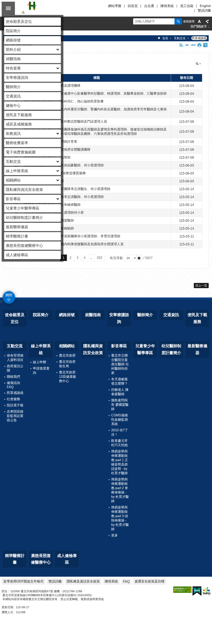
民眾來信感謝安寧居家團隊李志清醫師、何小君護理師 (64, 197)
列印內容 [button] (199, 45)
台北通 (149, 6)
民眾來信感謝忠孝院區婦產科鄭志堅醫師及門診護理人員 (65, 121)
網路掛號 (13, 40)
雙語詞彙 (204, 10)
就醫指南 (13, 59)
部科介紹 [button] (13, 50)
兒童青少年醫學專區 (22, 208)
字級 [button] (199, 21)
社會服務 (13, 399)
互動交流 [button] (13, 162)
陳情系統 (167, 6)
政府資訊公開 (15, 368)
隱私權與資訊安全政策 (24, 190)
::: (1, 301)
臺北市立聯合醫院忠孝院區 (58, 8)
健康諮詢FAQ (13, 385)
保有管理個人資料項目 (15, 358)
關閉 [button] (8, 8)
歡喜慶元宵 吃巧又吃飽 (119, 443)
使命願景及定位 (19, 21)
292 (99, 258)
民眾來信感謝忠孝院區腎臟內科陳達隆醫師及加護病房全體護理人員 (74, 244)
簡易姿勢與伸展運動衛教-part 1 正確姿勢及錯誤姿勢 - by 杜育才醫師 (119, 462)
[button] (139, 258)
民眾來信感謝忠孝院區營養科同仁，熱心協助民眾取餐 (64, 101)
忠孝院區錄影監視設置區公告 (15, 416)
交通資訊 (13, 96)
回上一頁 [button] (201, 285)
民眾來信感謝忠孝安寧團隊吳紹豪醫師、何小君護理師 (64, 165)
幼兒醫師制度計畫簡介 (24, 218)
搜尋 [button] (178, 21)
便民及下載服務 (19, 115)
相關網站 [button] (13, 180)
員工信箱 (186, 6)
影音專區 (119, 346)
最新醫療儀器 (17, 227)
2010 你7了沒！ (119, 432)
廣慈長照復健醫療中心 (24, 246)
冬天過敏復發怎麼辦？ (119, 381)
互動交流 (180, 38)
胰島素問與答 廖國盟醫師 (120, 404)
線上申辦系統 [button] (17, 171)
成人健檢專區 (17, 255)
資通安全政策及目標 (149, 581)
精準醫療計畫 (17, 236)
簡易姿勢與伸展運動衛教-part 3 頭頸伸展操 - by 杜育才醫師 (120, 518)
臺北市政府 (67, 355)
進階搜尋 (189, 21)
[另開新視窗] (182, 589)
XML (187, 45)
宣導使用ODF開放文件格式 (23, 581)
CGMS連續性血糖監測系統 (119, 419)
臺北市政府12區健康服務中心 (67, 376)
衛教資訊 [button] (13, 134)
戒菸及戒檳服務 (19, 124)
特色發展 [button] (13, 68)
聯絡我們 (13, 376)
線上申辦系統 (41, 349)
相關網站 (67, 346)
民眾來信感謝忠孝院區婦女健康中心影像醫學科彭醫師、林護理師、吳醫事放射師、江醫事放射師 (95, 93)
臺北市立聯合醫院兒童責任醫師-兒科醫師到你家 (120, 364)
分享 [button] (207, 21)
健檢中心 (13, 106)
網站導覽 (114, 6)
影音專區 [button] (13, 199)
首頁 (165, 38)
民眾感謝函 (199, 38)
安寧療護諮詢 (17, 78)
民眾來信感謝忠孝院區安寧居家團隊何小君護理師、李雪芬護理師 (72, 236)
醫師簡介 (13, 87)
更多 (114, 535)
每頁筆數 (116, 258)
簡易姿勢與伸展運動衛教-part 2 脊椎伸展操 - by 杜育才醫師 (120, 490)
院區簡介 (13, 31)
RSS (181, 45)
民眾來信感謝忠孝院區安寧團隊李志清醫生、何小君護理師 (67, 189)
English (205, 6)
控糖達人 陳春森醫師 (120, 392)
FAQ (126, 581)
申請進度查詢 (41, 370)
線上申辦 (39, 362)
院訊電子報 (15, 405)
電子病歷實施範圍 (21, 152)
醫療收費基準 (17, 143)
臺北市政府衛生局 (67, 364)
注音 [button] (205, 45)
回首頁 (133, 6)
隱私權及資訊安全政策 (83, 581)
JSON (193, 45)
